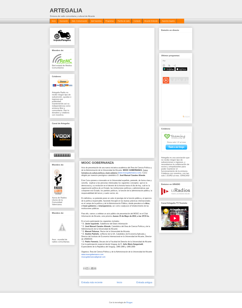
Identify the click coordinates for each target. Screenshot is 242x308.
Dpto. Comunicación (79, 21)
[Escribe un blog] (87, 268)
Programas (109, 21)
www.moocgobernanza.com (129, 173)
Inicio (54, 21)
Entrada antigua (144, 282)
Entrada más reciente (92, 282)
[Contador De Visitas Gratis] (62, 156)
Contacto (137, 21)
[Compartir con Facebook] (92, 268)
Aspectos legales (168, 21)
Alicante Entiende (151, 21)
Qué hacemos (96, 21)
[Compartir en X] (89, 268)
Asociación (64, 21)
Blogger (129, 302)
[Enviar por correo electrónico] (84, 268)
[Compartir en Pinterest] (95, 268)
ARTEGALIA (66, 10)
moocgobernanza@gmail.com (93, 257)
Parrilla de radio (124, 21)
